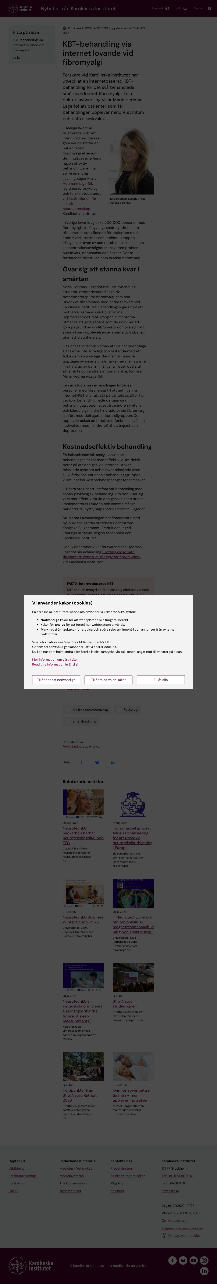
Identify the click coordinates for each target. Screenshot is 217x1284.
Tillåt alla (161, 680)
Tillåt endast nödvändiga (56, 680)
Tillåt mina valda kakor (108, 680)
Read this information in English (55, 664)
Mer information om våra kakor (55, 659)
